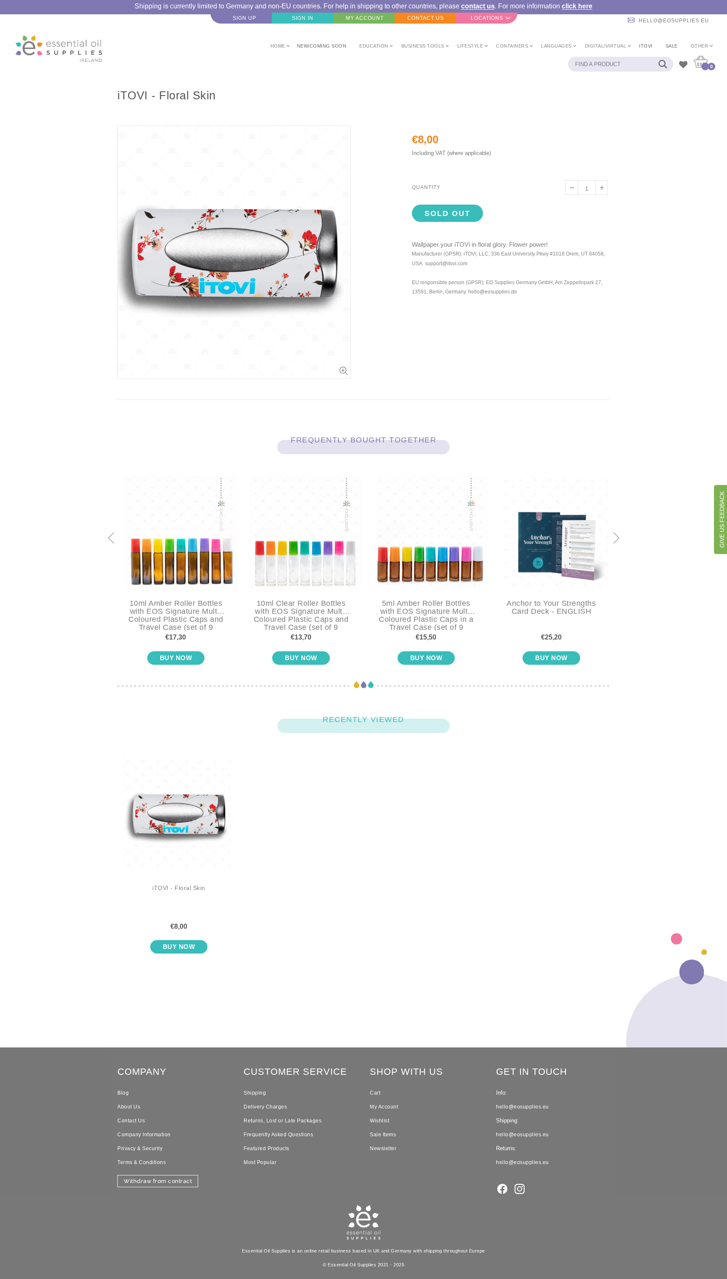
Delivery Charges (265, 1107)
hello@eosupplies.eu (674, 21)
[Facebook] (502, 1188)
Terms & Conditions (141, 1162)
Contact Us (131, 1121)
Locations (487, 18)
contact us (478, 6)
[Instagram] (519, 1188)
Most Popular (260, 1162)
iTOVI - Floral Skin (178, 888)
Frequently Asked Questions (278, 1135)
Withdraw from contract (158, 1181)
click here (577, 6)
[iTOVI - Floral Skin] (179, 820)
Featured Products (266, 1148)
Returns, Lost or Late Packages (282, 1121)
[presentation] (111, 539)
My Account (384, 1107)
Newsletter (383, 1148)
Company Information (144, 1135)
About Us (128, 1107)
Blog (123, 1093)
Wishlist (379, 1121)
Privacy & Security (139, 1148)
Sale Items (383, 1135)
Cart (375, 1093)
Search (662, 64)
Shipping (255, 1093)
